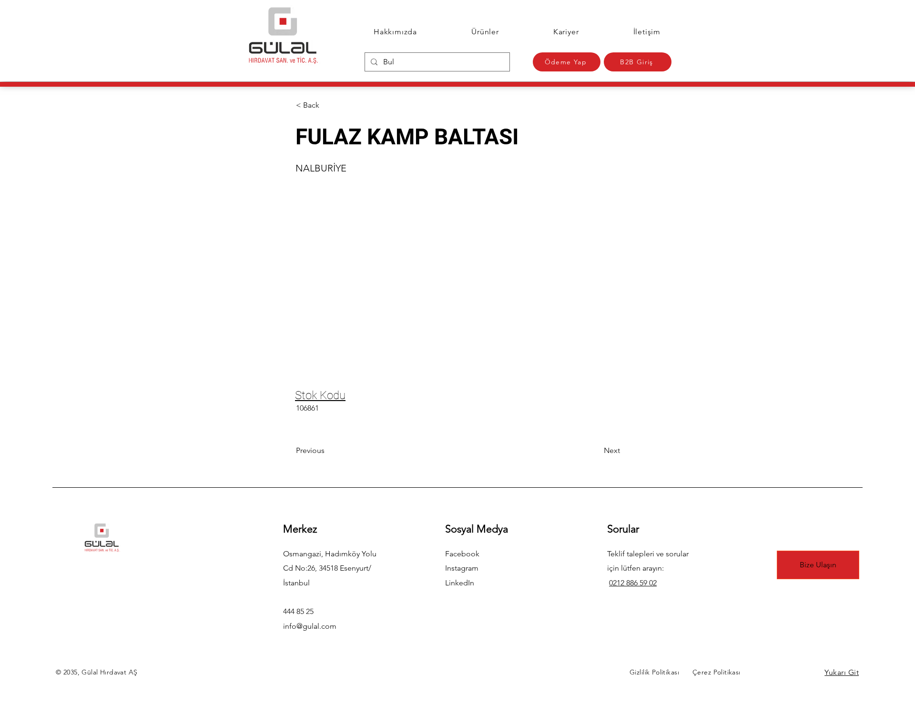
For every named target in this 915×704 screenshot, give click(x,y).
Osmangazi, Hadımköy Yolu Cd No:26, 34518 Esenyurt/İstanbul (329, 568)
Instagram (461, 568)
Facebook (462, 553)
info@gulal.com (309, 626)
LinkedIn (459, 582)
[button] (327, 105)
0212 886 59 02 (633, 582)
